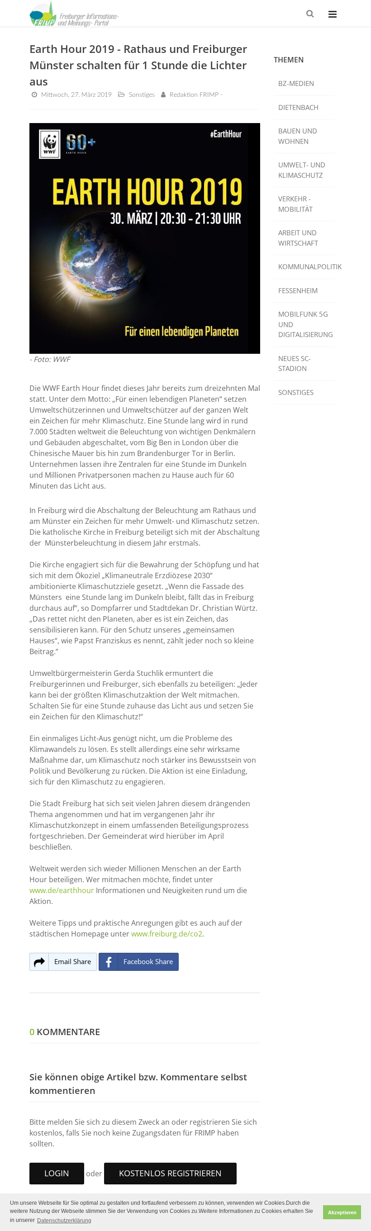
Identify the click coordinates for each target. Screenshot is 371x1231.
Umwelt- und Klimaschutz (301, 170)
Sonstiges (296, 392)
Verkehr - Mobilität (295, 204)
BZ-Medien (296, 83)
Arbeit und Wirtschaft (298, 237)
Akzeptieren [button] (342, 1212)
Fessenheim (298, 290)
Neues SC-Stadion (294, 363)
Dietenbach (298, 107)
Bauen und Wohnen (297, 136)
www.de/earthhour (61, 890)
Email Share (72, 961)
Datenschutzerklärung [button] (64, 1220)
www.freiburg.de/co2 (166, 934)
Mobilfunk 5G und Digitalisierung (305, 324)
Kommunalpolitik (306, 266)
